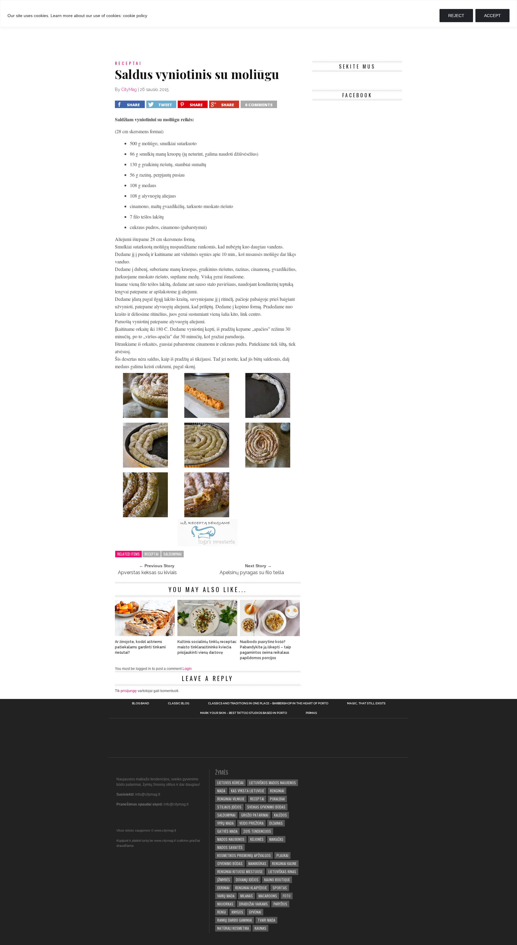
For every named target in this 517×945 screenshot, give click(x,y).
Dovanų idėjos (247, 879)
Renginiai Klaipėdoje (251, 887)
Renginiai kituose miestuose (240, 871)
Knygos (237, 911)
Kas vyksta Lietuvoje (247, 790)
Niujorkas (225, 903)
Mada (221, 790)
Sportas (280, 887)
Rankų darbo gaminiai (234, 920)
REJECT (456, 15)
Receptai (152, 553)
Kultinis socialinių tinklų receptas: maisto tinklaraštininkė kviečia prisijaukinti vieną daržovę (207, 647)
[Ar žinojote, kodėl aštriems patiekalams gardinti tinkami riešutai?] (145, 634)
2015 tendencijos (257, 831)
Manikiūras (257, 863)
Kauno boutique (277, 879)
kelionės (257, 839)
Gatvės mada (227, 831)
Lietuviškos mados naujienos (272, 782)
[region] (258, 13)
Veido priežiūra (251, 823)
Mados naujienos (230, 839)
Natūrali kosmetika (233, 928)
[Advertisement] (258, 35)
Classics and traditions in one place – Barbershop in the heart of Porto (268, 703)
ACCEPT (492, 15)
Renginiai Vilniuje (230, 798)
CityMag (129, 89)
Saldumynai (172, 553)
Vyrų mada (225, 823)
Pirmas (311, 713)
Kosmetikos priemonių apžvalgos (244, 855)
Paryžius (280, 903)
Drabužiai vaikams (253, 903)
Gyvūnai (255, 911)
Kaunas (260, 928)
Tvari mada (266, 920)
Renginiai (277, 790)
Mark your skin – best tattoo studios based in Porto (243, 713)
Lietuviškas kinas (282, 871)
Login (187, 669)
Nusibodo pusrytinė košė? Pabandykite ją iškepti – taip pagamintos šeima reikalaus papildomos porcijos (265, 650)
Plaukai (282, 855)
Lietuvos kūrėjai (230, 782)
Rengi (221, 911)
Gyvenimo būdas (230, 863)
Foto (287, 895)
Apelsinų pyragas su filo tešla (252, 572)
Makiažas (276, 839)
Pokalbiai (277, 798)
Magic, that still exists (366, 703)
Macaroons (267, 895)
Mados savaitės (230, 847)
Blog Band (140, 703)
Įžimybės (223, 879)
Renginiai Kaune (284, 863)
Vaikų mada (226, 895)
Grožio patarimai (254, 814)
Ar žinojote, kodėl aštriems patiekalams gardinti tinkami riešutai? (140, 647)
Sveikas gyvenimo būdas (266, 806)
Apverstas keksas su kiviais (147, 572)
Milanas (246, 895)
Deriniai (223, 887)
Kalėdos (280, 814)
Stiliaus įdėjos (229, 806)
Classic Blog (178, 703)
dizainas (276, 823)
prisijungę (129, 691)
